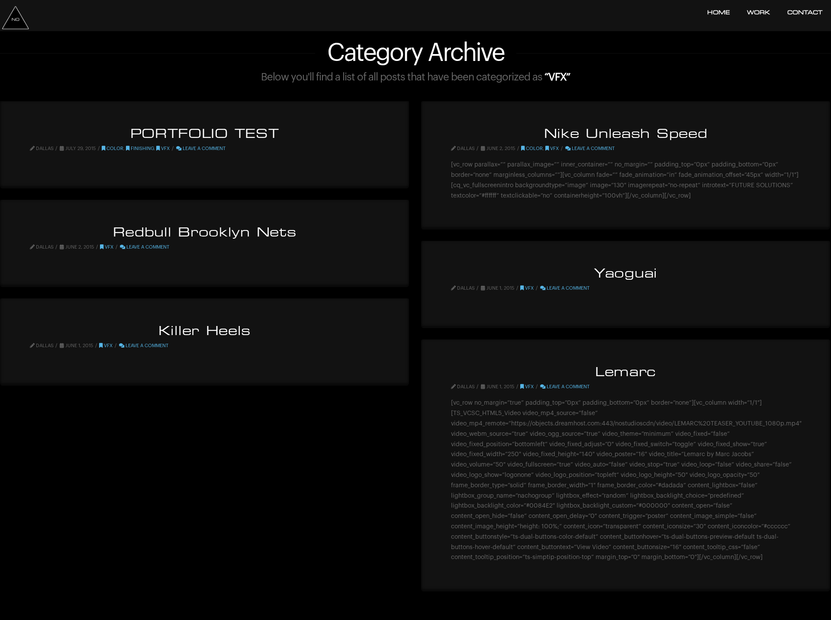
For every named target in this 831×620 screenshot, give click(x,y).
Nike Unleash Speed (626, 135)
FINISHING (141, 148)
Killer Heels (204, 332)
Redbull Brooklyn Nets (204, 233)
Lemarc (625, 373)
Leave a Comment (203, 148)
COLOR (114, 148)
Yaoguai (625, 274)
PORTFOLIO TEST (204, 135)
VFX (165, 148)
